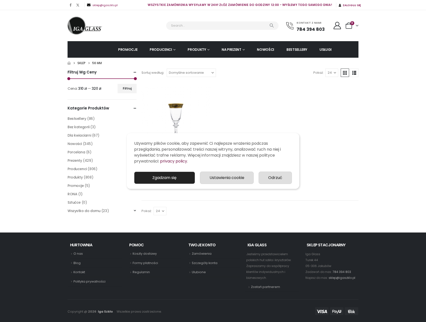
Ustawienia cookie (227, 177)
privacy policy (173, 161)
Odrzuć (275, 177)
